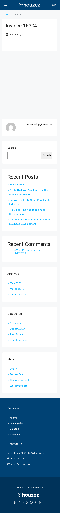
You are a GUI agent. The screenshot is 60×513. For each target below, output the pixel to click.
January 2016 (18, 294)
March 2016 (17, 288)
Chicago (14, 429)
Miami (13, 417)
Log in (13, 368)
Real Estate (16, 334)
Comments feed (19, 380)
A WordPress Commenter (28, 250)
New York (15, 434)
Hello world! (17, 184)
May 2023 (16, 283)
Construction (17, 328)
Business (15, 323)
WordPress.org (19, 385)
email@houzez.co (20, 464)
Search (12, 147)
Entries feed (17, 374)
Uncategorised (19, 340)
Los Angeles (17, 423)
